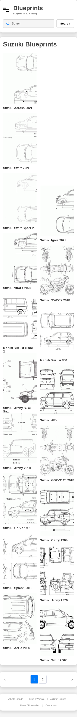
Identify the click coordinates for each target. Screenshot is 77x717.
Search (65, 23)
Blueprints (28, 8)
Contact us (51, 705)
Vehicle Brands (15, 699)
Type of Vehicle (36, 699)
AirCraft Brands (58, 699)
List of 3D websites (30, 705)
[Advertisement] (58, 116)
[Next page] (71, 679)
